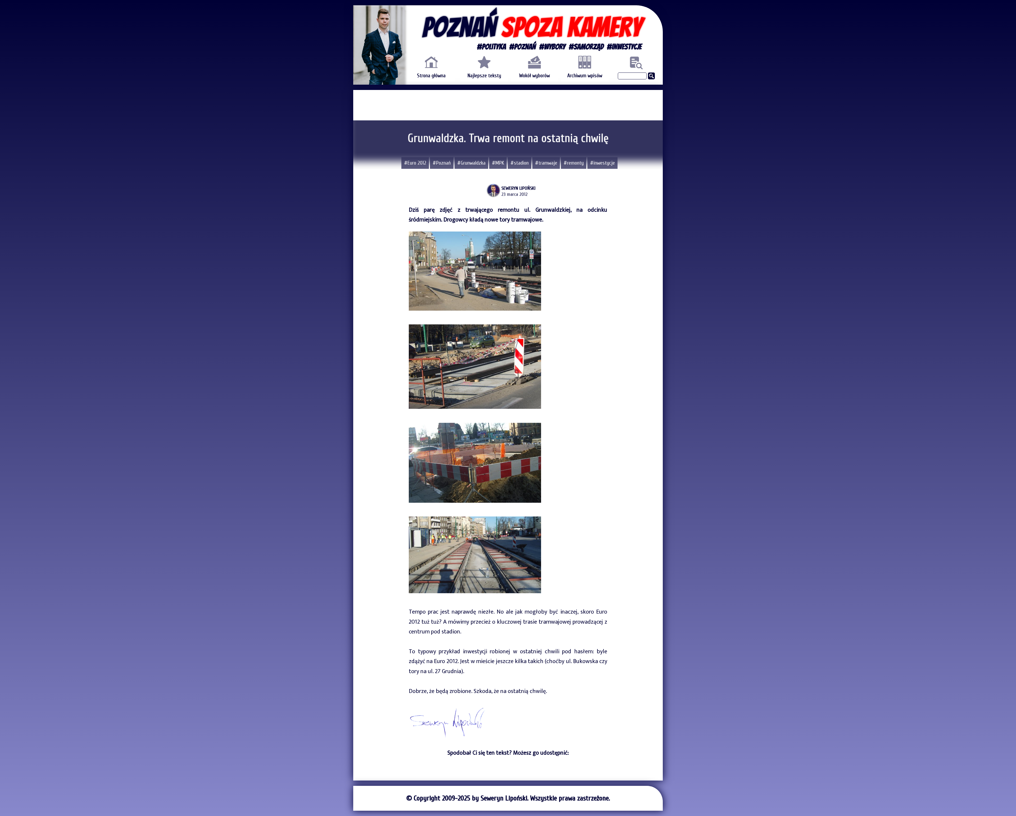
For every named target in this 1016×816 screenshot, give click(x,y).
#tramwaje (546, 163)
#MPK (498, 163)
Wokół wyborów (534, 75)
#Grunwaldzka (471, 163)
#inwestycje (602, 163)
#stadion (519, 163)
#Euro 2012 (415, 163)
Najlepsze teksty (484, 75)
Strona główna (431, 75)
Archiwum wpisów (584, 75)
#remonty (574, 163)
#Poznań (442, 163)
